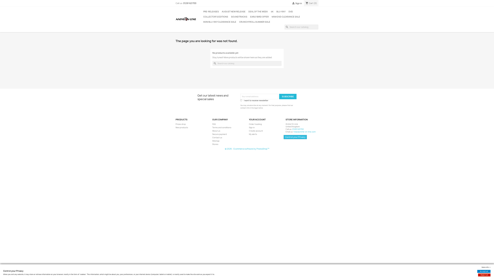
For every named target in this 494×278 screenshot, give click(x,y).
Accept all (484, 271)
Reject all (484, 275)
